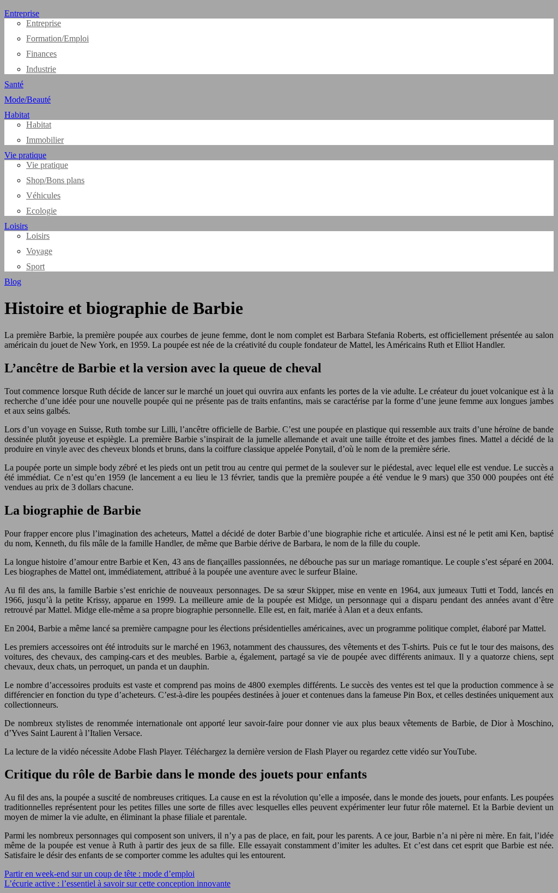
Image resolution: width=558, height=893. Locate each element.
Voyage (39, 251)
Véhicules (43, 195)
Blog (12, 281)
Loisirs (16, 226)
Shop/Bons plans (55, 180)
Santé (13, 84)
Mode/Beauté (27, 99)
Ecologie (41, 210)
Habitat (16, 114)
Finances (41, 53)
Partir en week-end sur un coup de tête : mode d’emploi (99, 873)
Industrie (41, 69)
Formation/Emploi (57, 38)
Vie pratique (25, 155)
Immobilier (45, 139)
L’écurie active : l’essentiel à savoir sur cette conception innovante (117, 883)
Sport (35, 266)
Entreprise (21, 13)
